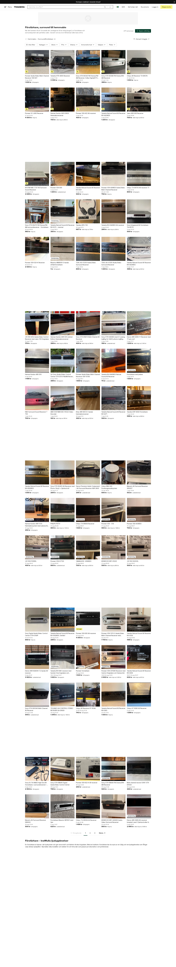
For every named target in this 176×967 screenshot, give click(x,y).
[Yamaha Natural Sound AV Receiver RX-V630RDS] (37, 472)
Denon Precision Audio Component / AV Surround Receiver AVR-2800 (88, 487)
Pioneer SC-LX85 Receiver (34, 113)
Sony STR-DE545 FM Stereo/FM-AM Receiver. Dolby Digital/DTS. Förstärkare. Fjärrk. (87, 77)
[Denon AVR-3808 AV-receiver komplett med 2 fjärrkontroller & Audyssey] (139, 806)
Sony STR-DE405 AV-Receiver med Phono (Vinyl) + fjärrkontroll (63, 487)
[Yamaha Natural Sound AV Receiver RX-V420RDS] (113, 100)
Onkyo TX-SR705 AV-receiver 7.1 (138, 187)
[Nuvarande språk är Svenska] (117, 7)
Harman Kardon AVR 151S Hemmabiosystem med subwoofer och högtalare (36, 525)
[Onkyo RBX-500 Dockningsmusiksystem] (113, 472)
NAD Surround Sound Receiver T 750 (36, 413)
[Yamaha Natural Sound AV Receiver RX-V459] (139, 657)
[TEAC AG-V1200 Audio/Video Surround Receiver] (88, 249)
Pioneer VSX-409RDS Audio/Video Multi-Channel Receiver (113, 189)
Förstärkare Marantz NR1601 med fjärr (62, 821)
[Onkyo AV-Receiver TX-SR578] (139, 62)
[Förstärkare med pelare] (139, 361)
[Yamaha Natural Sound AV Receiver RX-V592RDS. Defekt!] (63, 620)
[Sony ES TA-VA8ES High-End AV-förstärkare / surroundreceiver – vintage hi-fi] (37, 769)
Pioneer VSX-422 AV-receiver (86, 113)
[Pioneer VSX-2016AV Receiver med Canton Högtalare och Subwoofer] (113, 657)
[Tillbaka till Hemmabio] (26, 39)
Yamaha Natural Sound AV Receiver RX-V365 (113, 709)
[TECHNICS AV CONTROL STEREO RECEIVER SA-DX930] (63, 695)
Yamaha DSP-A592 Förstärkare (137, 412)
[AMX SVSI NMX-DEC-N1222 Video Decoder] (63, 398)
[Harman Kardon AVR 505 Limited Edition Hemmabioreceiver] (63, 323)
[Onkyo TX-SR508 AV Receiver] (88, 806)
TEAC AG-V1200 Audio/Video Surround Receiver (86, 264)
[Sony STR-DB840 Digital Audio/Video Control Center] (63, 769)
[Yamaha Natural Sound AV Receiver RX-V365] (113, 695)
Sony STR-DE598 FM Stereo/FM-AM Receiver (112, 77)
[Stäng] (174, 2)
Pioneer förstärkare (82, 671)
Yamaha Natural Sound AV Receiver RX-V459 (139, 672)
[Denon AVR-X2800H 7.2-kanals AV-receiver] (37, 657)
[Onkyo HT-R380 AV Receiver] (139, 695)
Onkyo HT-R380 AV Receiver (136, 708)
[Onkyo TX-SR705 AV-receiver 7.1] (139, 174)
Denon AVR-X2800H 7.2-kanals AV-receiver (36, 672)
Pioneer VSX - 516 (107, 524)
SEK (123, 7)
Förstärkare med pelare (135, 374)
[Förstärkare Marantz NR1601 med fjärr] (63, 806)
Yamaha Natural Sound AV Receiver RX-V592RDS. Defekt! (62, 634)
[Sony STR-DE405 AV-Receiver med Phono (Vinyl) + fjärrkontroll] (63, 472)
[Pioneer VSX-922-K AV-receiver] (88, 769)
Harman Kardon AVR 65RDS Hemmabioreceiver (60, 114)
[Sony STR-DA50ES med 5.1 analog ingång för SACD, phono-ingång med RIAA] (113, 323)
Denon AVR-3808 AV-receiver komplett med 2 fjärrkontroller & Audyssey (138, 821)
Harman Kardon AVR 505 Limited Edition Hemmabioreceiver (61, 338)
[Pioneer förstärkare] (88, 657)
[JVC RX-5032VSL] (139, 547)
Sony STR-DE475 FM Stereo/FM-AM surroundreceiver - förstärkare (36, 226)
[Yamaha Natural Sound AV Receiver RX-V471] (113, 398)
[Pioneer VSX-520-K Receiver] (37, 249)
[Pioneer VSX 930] (63, 174)
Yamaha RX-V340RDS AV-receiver (112, 225)
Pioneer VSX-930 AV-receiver (86, 633)
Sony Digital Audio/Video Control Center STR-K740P (36, 634)
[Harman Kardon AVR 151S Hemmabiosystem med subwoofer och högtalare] (37, 510)
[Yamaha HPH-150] (88, 211)
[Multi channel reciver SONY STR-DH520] (139, 769)
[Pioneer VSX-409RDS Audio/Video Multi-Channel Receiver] (113, 174)
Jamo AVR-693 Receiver (135, 113)
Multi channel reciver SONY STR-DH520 (138, 784)
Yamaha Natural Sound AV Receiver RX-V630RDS (37, 487)
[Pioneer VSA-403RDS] (139, 510)
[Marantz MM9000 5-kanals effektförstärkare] (63, 249)
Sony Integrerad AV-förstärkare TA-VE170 (137, 226)
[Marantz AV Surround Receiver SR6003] (37, 806)
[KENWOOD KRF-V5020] (113, 547)
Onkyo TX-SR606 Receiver (85, 524)
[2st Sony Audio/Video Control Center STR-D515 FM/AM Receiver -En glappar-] (63, 361)
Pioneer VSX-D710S (57, 561)
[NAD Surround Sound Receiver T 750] (37, 398)
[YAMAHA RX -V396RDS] (88, 547)
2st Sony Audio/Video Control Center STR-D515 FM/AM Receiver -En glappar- (62, 376)
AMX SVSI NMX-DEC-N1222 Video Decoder (62, 413)
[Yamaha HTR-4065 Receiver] (63, 62)
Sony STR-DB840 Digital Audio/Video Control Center (60, 784)
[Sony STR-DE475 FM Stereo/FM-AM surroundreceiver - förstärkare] (37, 211)
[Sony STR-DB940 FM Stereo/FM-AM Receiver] (113, 769)
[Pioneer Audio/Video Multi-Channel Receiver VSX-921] (37, 62)
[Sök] (105, 7)
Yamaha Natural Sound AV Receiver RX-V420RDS (113, 114)
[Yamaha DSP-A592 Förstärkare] (139, 398)
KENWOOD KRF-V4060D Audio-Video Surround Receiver (112, 821)
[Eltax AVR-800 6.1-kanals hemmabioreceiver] (88, 398)
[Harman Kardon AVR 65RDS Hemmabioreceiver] (63, 100)
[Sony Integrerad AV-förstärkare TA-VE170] (139, 211)
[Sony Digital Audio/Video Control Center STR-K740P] (37, 620)
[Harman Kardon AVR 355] (37, 361)
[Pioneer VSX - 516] (113, 510)
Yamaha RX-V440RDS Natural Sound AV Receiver (111, 375)
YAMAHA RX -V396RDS (83, 561)
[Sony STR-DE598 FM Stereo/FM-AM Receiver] (113, 62)
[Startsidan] (19, 7)
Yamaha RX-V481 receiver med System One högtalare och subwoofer (61, 672)
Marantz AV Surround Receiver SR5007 (137, 487)
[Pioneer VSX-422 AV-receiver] (88, 100)
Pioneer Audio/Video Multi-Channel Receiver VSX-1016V (88, 375)
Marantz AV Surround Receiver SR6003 (35, 821)
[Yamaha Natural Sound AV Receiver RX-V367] (88, 174)
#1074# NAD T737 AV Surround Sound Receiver (35, 189)
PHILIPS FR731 (55, 524)
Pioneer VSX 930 (56, 187)
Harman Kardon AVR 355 (33, 374)
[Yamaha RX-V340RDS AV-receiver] (113, 211)
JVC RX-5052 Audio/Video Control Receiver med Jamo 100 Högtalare (37, 338)
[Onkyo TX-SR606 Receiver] (88, 510)
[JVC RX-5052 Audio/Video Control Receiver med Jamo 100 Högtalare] (37, 323)
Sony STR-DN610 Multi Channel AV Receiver (88, 338)
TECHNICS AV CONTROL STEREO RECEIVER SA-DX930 (62, 709)
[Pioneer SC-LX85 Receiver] (37, 100)
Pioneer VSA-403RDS (134, 524)
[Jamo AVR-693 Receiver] (139, 100)
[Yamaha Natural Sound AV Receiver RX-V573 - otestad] (63, 211)
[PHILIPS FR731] (63, 510)
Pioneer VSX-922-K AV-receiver (86, 782)
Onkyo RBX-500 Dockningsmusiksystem (109, 487)
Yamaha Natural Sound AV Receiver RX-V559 (139, 634)
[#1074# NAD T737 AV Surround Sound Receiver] (37, 174)
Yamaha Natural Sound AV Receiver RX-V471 (113, 413)
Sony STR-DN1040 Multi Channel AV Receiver (36, 709)
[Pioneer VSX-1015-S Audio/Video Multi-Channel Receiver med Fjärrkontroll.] (113, 620)
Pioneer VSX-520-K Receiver (35, 262)
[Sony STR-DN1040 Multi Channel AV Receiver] (37, 695)
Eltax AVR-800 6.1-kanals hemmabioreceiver (84, 413)
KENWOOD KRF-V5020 (109, 561)
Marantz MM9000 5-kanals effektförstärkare (60, 264)
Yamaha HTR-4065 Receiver (60, 76)
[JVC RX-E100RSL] (37, 547)
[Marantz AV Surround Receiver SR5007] (139, 472)
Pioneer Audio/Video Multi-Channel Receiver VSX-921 (37, 77)
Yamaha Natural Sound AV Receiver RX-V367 (88, 189)
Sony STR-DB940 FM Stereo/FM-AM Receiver (112, 784)
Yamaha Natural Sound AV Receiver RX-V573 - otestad (62, 226)
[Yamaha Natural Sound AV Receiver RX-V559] (139, 620)
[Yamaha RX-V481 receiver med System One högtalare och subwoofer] (63, 657)
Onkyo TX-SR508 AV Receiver (86, 820)
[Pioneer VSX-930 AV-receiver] (88, 620)
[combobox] (67, 7)
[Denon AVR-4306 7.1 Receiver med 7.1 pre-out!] (139, 323)
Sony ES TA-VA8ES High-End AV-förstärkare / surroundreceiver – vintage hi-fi (36, 784)
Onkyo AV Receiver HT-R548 (86, 708)
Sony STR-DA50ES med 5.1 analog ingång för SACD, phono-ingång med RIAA (113, 338)
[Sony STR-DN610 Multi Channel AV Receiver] (88, 323)
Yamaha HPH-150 (82, 225)
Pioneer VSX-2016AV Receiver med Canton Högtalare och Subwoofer (113, 672)
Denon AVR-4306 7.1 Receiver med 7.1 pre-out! (139, 338)
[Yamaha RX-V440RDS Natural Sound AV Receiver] (113, 361)
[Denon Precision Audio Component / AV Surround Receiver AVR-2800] (88, 472)
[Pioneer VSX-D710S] (63, 547)
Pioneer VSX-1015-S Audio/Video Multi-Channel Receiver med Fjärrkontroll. (112, 634)
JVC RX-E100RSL (30, 561)
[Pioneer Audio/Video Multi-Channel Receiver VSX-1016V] (88, 361)
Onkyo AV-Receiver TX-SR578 (137, 76)
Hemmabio (32, 39)
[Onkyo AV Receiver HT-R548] (88, 695)
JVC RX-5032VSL (132, 561)
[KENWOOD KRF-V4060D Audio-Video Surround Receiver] (113, 806)
